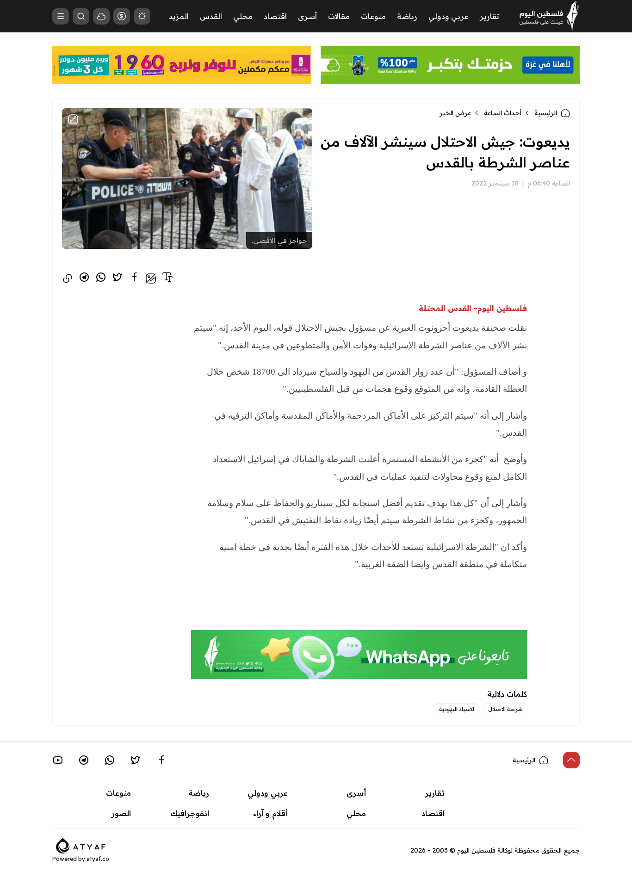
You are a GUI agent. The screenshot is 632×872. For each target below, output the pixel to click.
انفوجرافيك (189, 813)
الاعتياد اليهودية (456, 708)
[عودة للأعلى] (571, 760)
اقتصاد (275, 16)
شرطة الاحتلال (505, 708)
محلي (243, 16)
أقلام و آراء (270, 813)
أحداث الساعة (502, 113)
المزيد (179, 16)
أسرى (307, 16)
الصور (121, 813)
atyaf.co (98, 858)
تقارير (489, 16)
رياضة (407, 16)
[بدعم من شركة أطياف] (80, 844)
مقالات (339, 16)
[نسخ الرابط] (67, 278)
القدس (211, 16)
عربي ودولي (448, 16)
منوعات (373, 16)
